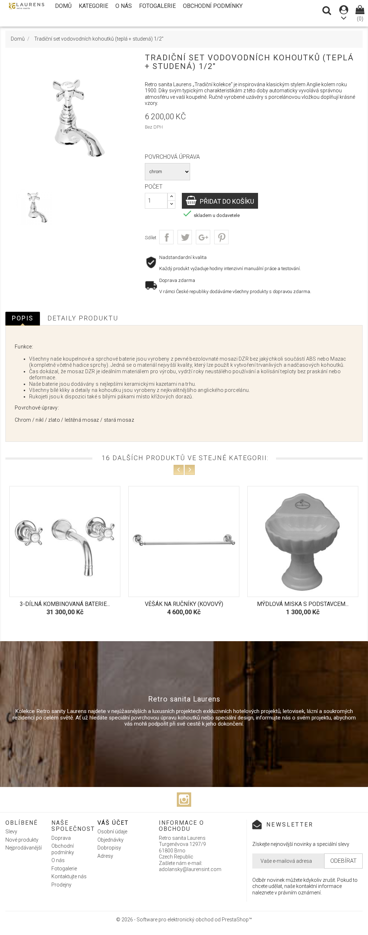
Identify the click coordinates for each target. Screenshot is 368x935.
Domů (63, 6)
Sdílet (166, 237)
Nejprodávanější (23, 848)
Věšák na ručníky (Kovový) (76, 604)
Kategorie (93, 6)
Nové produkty (21, 840)
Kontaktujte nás (69, 876)
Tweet (185, 237)
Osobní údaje (112, 831)
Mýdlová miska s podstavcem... (196, 604)
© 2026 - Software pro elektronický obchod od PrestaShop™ (184, 919)
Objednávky (110, 840)
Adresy (105, 856)
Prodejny (61, 885)
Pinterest (221, 237)
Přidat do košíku (226, 201)
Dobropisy (109, 848)
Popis (22, 318)
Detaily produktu (82, 318)
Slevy (11, 831)
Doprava (61, 838)
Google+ (203, 237)
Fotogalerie (157, 6)
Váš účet (113, 822)
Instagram (184, 799)
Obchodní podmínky (213, 6)
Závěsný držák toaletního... (314, 604)
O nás (123, 6)
